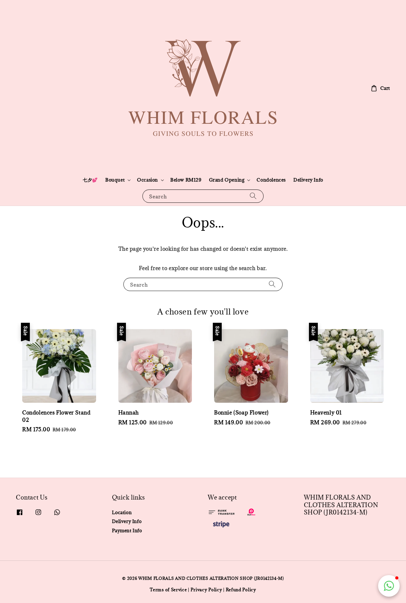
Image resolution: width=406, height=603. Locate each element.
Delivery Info (308, 180)
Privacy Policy (206, 590)
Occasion (147, 180)
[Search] (253, 196)
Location (122, 512)
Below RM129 (185, 180)
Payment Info (127, 530)
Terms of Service (168, 590)
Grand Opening (227, 180)
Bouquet (115, 180)
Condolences (271, 180)
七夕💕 (90, 180)
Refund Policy (241, 590)
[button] (389, 586)
